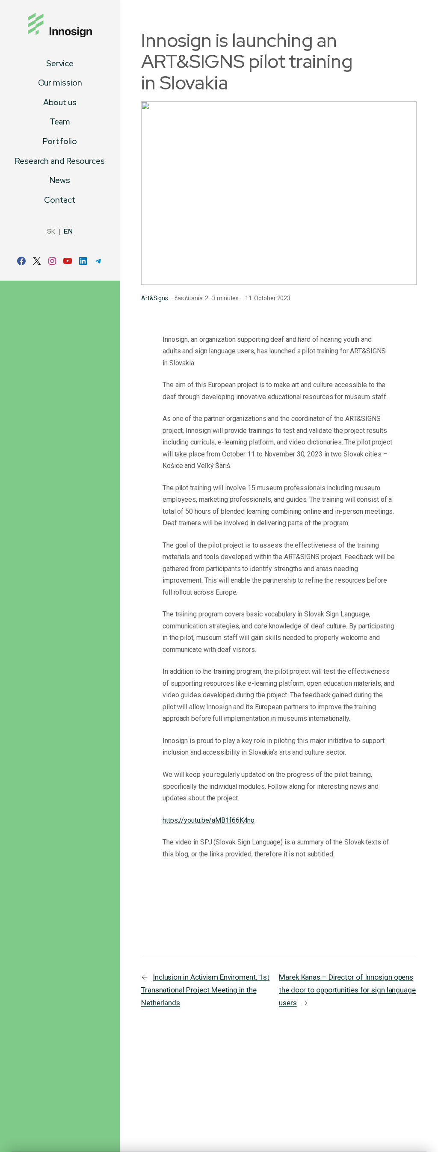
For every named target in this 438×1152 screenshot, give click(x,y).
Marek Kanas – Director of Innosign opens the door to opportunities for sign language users (347, 990)
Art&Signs (154, 298)
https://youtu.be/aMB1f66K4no (209, 820)
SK (51, 231)
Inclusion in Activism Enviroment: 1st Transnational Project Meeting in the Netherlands (205, 990)
